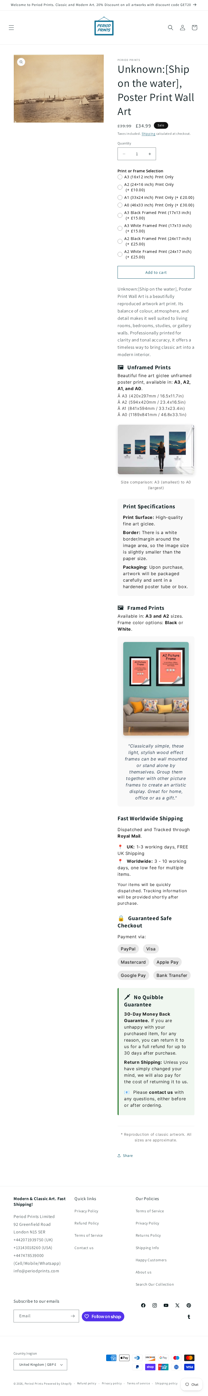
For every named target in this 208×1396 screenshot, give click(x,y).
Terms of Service (88, 1235)
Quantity (124, 143)
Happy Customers (151, 1259)
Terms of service (138, 1383)
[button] (11, 28)
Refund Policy (86, 1223)
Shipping (148, 133)
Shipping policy (166, 1383)
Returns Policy (148, 1235)
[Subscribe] (73, 1316)
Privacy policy (112, 1383)
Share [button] (128, 1155)
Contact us (83, 1247)
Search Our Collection (155, 1284)
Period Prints (34, 1383)
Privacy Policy (86, 1211)
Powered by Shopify (58, 1383)
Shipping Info (147, 1247)
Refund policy (86, 1383)
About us (144, 1272)
